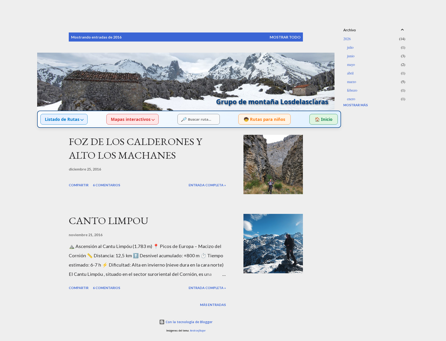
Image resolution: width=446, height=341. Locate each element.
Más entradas (213, 305)
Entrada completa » (207, 185)
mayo (351, 64)
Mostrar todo (285, 37)
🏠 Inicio (323, 119)
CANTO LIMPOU (108, 220)
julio (350, 47)
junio (350, 55)
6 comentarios (106, 185)
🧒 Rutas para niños (264, 119)
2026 (347, 38)
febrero (352, 90)
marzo (351, 81)
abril (350, 73)
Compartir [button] (79, 185)
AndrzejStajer (198, 330)
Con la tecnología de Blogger (189, 322)
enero (351, 98)
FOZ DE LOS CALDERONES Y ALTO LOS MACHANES (135, 148)
